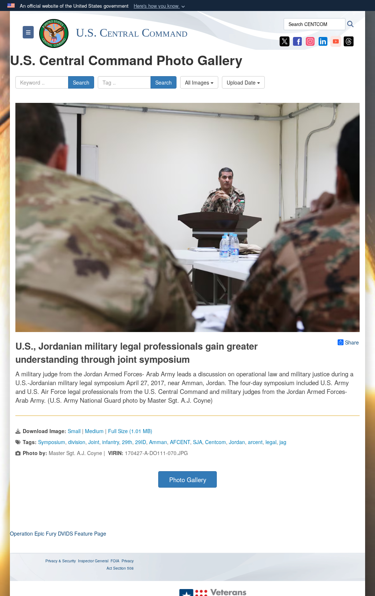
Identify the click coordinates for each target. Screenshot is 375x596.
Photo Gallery (187, 479)
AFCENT (180, 442)
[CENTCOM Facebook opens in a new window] (297, 40)
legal (271, 442)
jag (282, 442)
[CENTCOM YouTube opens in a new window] (336, 40)
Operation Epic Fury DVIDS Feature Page (58, 533)
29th (127, 442)
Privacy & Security (60, 560)
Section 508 (123, 568)
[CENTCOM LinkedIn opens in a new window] (323, 40)
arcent (255, 442)
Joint (93, 442)
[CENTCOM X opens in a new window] (284, 40)
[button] (160, 6)
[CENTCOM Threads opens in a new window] (348, 40)
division (76, 442)
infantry (110, 442)
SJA (197, 442)
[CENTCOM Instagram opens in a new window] (310, 40)
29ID (140, 442)
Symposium (51, 442)
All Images (198, 82)
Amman (158, 442)
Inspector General (93, 560)
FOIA (115, 560)
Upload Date (242, 82)
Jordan (237, 442)
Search (81, 82)
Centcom (215, 442)
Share (352, 342)
